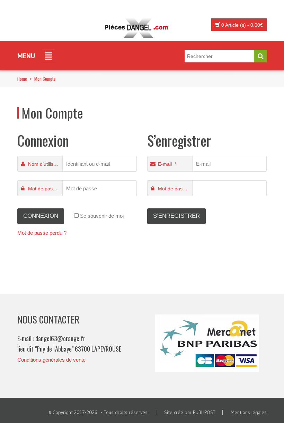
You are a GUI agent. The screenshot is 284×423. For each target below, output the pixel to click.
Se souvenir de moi (101, 216)
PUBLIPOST (204, 412)
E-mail (167, 164)
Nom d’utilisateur (45, 164)
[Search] (260, 56)
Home (22, 78)
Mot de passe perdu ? (41, 233)
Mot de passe (44, 188)
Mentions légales (249, 412)
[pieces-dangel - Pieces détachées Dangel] (138, 28)
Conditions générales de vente (51, 360)
